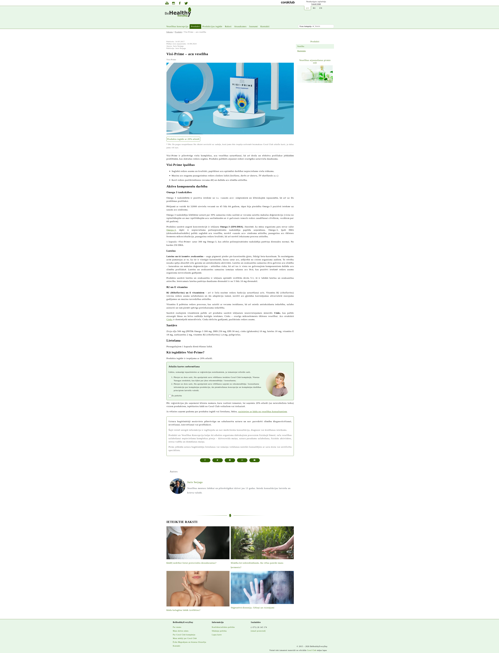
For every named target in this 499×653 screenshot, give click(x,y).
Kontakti (265, 26)
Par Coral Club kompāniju (184, 635)
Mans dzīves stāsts (180, 631)
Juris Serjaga (178, 46)
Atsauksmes (240, 26)
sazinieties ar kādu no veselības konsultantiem (262, 411)
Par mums (177, 627)
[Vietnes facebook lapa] (179, 3)
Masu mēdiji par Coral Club (185, 638)
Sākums (169, 32)
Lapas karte (217, 635)
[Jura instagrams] (173, 3)
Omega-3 (171, 230)
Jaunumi (253, 26)
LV (307, 8)
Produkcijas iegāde (212, 26)
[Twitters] (186, 4)
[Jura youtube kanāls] (167, 3)
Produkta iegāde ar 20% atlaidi (183, 139)
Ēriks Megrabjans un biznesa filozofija (189, 642)
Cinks (169, 319)
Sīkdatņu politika (219, 631)
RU (314, 8)
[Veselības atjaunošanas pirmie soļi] (315, 74)
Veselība (300, 46)
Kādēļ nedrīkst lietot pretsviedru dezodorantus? (191, 563)
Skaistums (301, 51)
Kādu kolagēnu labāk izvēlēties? (183, 610)
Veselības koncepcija (177, 26)
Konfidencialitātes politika (223, 627)
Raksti (228, 26)
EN (320, 8)
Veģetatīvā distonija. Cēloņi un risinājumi (252, 607)
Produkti (195, 26)
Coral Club (316, 4)
